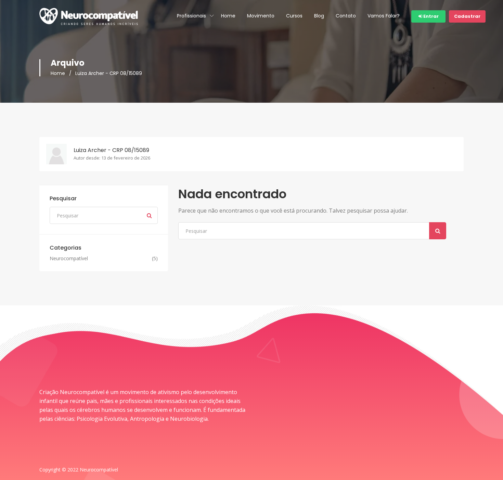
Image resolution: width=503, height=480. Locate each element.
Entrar (430, 16)
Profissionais (191, 15)
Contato (346, 15)
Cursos (294, 15)
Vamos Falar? (383, 15)
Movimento (260, 15)
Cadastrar (467, 16)
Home (228, 15)
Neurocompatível (69, 258)
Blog (319, 15)
